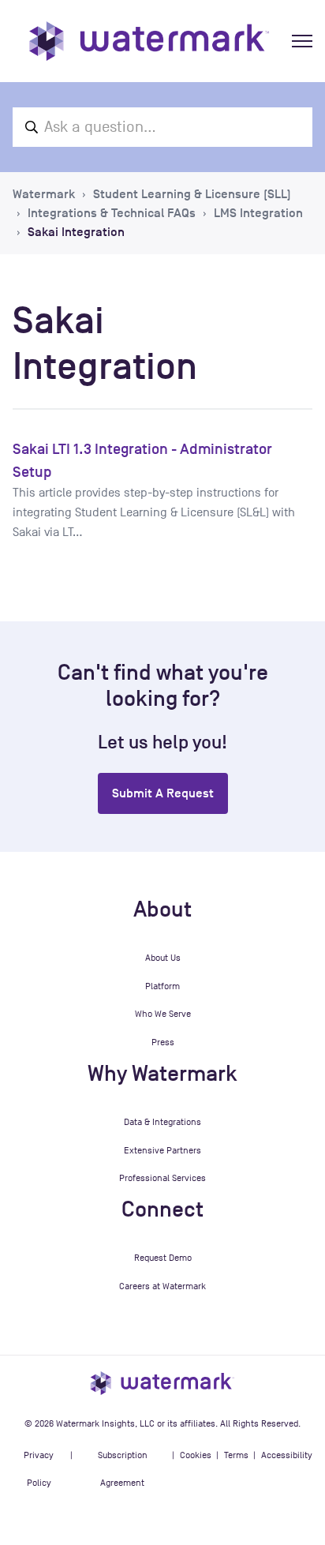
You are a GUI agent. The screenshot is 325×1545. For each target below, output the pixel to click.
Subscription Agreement (123, 1469)
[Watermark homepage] (149, 41)
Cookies (195, 1455)
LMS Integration (258, 213)
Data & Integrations (162, 1121)
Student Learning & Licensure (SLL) (192, 194)
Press (162, 1042)
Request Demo (163, 1257)
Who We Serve (163, 1013)
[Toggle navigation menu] (302, 41)
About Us (163, 957)
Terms (236, 1455)
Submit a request (163, 793)
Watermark (44, 194)
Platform (162, 986)
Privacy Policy (39, 1469)
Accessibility (286, 1455)
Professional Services (162, 1177)
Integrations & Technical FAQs (112, 213)
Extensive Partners (162, 1150)
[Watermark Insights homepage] (162, 1382)
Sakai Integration (76, 232)
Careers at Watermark (162, 1286)
